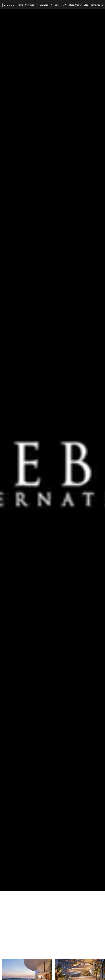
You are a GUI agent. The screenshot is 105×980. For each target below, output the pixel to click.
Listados (44, 4)
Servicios (29, 4)
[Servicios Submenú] (37, 5)
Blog (86, 4)
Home (20, 4)
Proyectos (59, 4)
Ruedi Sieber (75, 4)
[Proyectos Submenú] (66, 5)
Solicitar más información (52, 943)
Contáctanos (97, 4)
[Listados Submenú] (51, 5)
